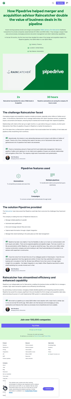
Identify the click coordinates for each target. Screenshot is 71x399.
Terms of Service (38, 336)
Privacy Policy (47, 336)
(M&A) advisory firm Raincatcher (50, 30)
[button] (5, 388)
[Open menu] (67, 3)
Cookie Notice (29, 391)
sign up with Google (36, 329)
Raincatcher (8, 211)
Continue (48, 388)
